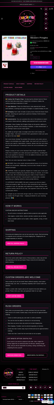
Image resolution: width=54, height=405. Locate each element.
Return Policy (39, 83)
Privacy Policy (33, 379)
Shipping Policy (33, 377)
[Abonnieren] (23, 387)
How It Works (20, 83)
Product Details (9, 83)
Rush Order (18, 87)
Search (21, 372)
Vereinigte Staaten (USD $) (8, 399)
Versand (37, 47)
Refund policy (21, 379)
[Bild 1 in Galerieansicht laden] (5, 65)
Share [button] (33, 73)
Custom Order (8, 87)
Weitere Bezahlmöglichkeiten (41, 70)
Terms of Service (21, 377)
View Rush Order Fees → (15, 355)
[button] (2, 18)
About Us (20, 374)
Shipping (29, 83)
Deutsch (20, 399)
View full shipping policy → (16, 243)
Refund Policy (33, 374)
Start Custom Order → (14, 296)
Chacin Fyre (37, 401)
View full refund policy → (16, 267)
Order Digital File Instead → (36, 355)
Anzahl (31, 54)
